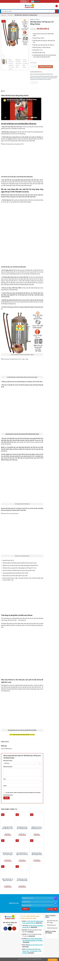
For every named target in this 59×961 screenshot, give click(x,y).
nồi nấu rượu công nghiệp (48, 77)
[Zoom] (3, 56)
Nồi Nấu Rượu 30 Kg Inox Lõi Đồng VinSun (22, 827)
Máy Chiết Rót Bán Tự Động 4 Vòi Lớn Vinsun (22, 853)
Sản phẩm (10, 15)
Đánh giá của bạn (8, 760)
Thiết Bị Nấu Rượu (49, 74)
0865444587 (34, 927)
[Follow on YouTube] (14, 929)
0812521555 (31, 936)
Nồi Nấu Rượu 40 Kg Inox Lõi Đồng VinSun (22, 879)
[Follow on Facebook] (5, 929)
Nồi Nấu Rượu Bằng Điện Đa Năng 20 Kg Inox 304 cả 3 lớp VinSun (37, 853)
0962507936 (39, 923)
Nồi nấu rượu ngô (37, 79)
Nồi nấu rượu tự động (46, 79)
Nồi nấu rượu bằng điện (44, 76)
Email (5, 785)
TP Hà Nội (36, 19)
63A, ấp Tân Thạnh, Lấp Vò (35, 945)
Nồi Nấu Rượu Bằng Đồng (40, 74)
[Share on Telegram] (37, 82)
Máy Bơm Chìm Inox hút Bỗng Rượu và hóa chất (36, 827)
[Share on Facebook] (31, 82)
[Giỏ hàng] (56, 6)
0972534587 (31, 953)
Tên (4, 779)
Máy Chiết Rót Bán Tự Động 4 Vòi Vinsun (7, 879)
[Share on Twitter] (34, 82)
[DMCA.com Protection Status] (35, 1)
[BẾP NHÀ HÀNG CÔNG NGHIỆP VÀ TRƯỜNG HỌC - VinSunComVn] (29, 6)
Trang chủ (3, 15)
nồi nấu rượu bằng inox (37, 77)
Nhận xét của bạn (8, 766)
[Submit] (56, 11)
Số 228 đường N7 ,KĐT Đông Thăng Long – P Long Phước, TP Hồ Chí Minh (31, 951)
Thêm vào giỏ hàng (46, 66)
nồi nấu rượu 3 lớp (35, 76)
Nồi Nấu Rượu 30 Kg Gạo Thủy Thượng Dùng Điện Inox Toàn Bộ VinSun (7, 853)
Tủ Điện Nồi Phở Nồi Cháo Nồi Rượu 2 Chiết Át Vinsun (7, 827)
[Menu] (2, 6)
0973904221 (30, 931)
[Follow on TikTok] (10, 929)
